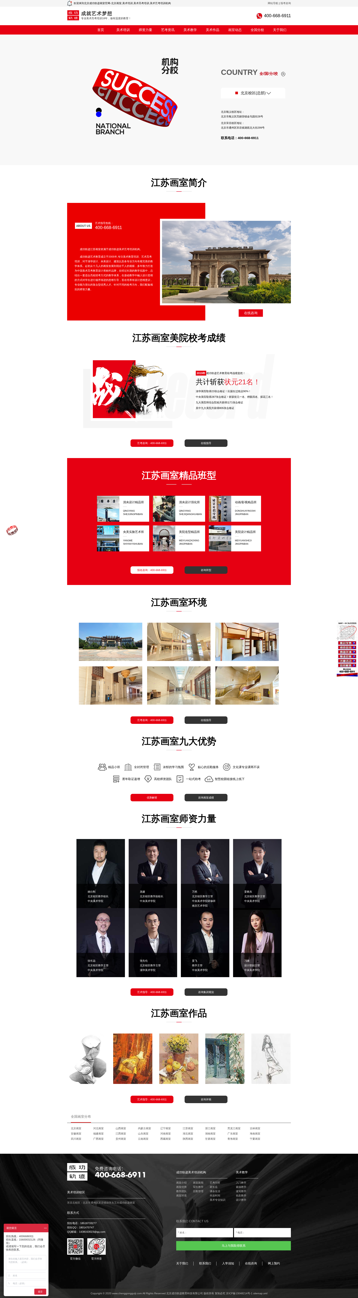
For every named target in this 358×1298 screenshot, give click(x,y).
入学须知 (228, 1263)
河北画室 (98, 1128)
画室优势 (181, 1186)
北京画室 (76, 1128)
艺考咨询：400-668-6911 (152, 443)
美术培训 (123, 30)
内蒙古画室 (144, 1128)
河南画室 (165, 1133)
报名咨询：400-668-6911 (152, 570)
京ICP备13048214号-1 (239, 1293)
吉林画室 (255, 1128)
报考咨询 (285, 3)
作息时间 (215, 1195)
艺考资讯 (168, 30)
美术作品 (212, 30)
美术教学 (190, 30)
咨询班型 (206, 570)
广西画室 (98, 1138)
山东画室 (143, 1133)
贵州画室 (121, 1138)
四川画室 (76, 1138)
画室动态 (235, 30)
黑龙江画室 (234, 1128)
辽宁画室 (165, 1128)
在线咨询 (250, 313)
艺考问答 (215, 1182)
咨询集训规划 (206, 992)
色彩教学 (241, 1195)
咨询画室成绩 (206, 797)
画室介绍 (181, 1182)
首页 (100, 30)
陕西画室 (188, 1138)
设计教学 (241, 1199)
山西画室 (121, 1128)
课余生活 (215, 1191)
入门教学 (241, 1182)
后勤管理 (198, 1191)
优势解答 (152, 797)
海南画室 (255, 1133)
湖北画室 (188, 1133)
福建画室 (98, 1133)
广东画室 (232, 1133)
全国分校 (257, 30)
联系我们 (205, 1263)
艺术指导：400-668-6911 (152, 992)
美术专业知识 (217, 1199)
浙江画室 (210, 1128)
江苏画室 (188, 1128)
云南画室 (143, 1138)
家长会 (214, 1186)
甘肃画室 (210, 1138)
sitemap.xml (260, 1293)
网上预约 (274, 1263)
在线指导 (206, 443)
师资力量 (145, 30)
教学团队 (181, 1191)
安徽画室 (76, 1133)
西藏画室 (165, 1138)
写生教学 (198, 1186)
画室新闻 (198, 1182)
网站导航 (273, 3)
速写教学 (241, 1191)
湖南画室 (210, 1133)
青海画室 (232, 1138)
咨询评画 (206, 1099)
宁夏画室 (255, 1138)
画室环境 (181, 1195)
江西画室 (121, 1133)
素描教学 (241, 1186)
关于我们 (279, 30)
